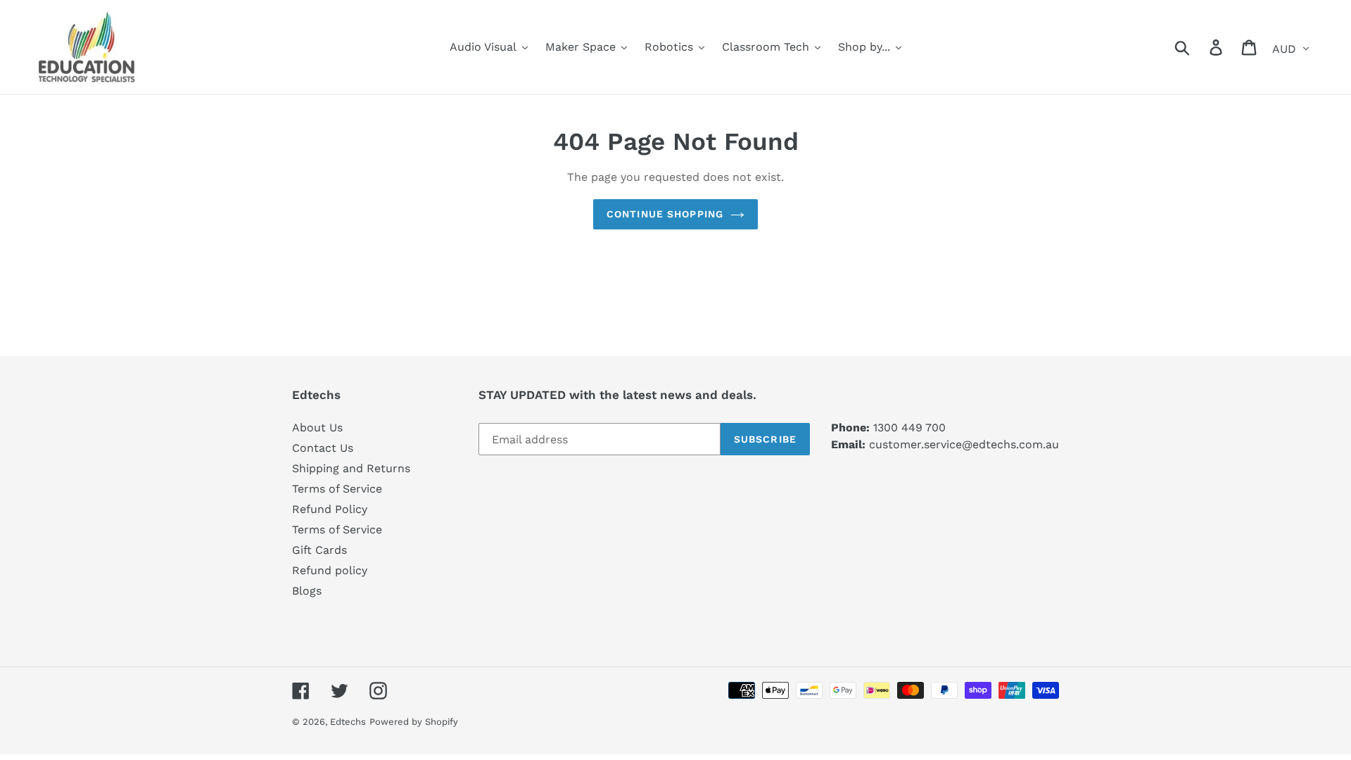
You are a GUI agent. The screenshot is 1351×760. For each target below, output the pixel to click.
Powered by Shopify (413, 721)
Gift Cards (319, 550)
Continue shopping (665, 214)
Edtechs (348, 721)
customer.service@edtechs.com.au (964, 444)
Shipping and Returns (351, 468)
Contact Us (322, 448)
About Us (317, 427)
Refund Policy (329, 509)
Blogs (307, 590)
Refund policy (329, 570)
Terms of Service (337, 488)
